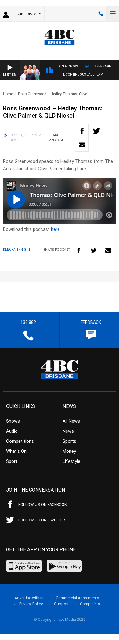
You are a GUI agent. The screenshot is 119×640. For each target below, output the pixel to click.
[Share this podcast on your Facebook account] (82, 131)
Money (69, 451)
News (68, 431)
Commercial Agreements (77, 597)
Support (61, 604)
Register (35, 14)
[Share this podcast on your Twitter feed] (96, 131)
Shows (13, 421)
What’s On (16, 451)
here (55, 229)
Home (8, 94)
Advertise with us (30, 597)
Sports (69, 441)
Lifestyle (71, 461)
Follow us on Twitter (41, 520)
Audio (12, 431)
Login (18, 14)
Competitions (20, 441)
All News (71, 421)
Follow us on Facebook (42, 504)
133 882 (100, 13)
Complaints (90, 604)
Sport (11, 461)
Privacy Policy (31, 604)
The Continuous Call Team (81, 74)
